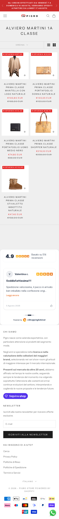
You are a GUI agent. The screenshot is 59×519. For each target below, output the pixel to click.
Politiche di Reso (11, 462)
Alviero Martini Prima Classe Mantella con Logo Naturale (15, 89)
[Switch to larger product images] (48, 44)
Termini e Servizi (11, 472)
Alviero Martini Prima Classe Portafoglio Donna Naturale (44, 89)
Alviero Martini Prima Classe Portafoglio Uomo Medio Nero (15, 145)
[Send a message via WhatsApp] (52, 512)
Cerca (6, 451)
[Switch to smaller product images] (54, 44)
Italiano (27, 481)
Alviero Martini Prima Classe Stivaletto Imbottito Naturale (15, 204)
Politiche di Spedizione (14, 467)
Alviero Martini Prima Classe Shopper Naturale (44, 143)
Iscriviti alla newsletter (28, 434)
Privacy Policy (10, 456)
